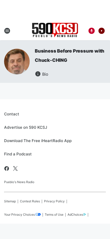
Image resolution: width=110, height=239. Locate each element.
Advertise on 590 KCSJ (25, 127)
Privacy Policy (54, 201)
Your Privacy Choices (19, 214)
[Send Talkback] (92, 31)
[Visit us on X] (15, 168)
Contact (11, 114)
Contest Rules (30, 201)
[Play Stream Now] (101, 31)
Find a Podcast (18, 154)
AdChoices (75, 214)
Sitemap (10, 201)
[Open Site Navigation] (7, 31)
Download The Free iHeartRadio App (38, 140)
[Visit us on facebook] (7, 168)
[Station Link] (55, 30)
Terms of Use (54, 214)
